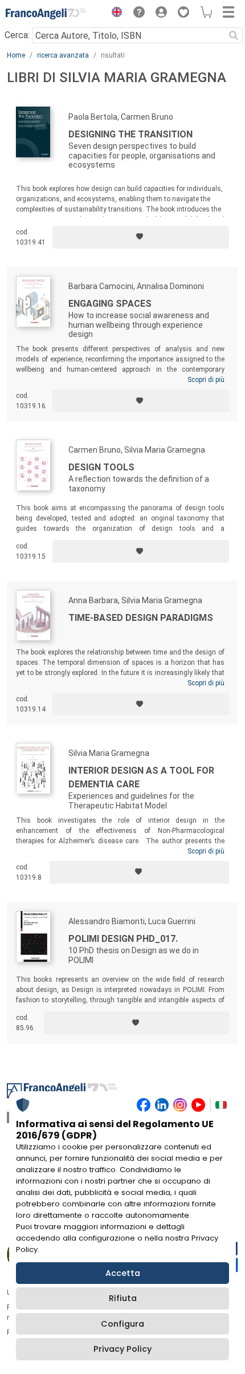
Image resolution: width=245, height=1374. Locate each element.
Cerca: (17, 35)
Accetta (122, 1273)
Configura (122, 1324)
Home (16, 55)
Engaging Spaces (110, 303)
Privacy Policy (122, 1349)
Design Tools (101, 467)
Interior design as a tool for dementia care (141, 777)
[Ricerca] (233, 35)
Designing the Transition (130, 134)
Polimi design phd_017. (123, 938)
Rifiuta (123, 1298)
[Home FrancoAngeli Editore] (45, 13)
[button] (114, 13)
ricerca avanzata (63, 55)
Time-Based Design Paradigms (140, 617)
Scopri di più (205, 380)
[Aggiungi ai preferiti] (140, 237)
